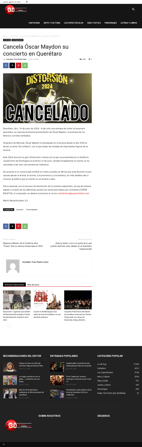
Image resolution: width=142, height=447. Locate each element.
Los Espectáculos (17, 40)
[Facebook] (6, 65)
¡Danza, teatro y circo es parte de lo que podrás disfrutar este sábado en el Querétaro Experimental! (71, 246)
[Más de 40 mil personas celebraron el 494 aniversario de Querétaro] (10, 393)
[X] (12, 65)
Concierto (19, 209)
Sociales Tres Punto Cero (16, 59)
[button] (133, 9)
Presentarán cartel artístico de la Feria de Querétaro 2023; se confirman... (79, 392)
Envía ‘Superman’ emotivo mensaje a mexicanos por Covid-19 (78, 379)
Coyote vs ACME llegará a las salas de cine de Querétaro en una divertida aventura (47, 314)
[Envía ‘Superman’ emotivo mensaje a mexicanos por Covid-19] (57, 380)
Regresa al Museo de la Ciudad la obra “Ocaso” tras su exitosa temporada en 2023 (23, 244)
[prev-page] (5, 325)
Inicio (5, 36)
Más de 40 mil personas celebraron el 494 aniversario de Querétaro (31, 392)
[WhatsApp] (25, 65)
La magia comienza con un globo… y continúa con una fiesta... (29, 379)
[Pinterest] (18, 65)
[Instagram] (26, 2)
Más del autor (33, 285)
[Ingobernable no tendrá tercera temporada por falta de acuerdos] (57, 367)
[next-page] (9, 325)
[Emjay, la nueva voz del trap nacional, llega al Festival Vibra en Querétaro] (10, 367)
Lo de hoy (14, 36)
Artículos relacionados (14, 285)
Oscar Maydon (31, 209)
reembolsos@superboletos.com (73, 193)
